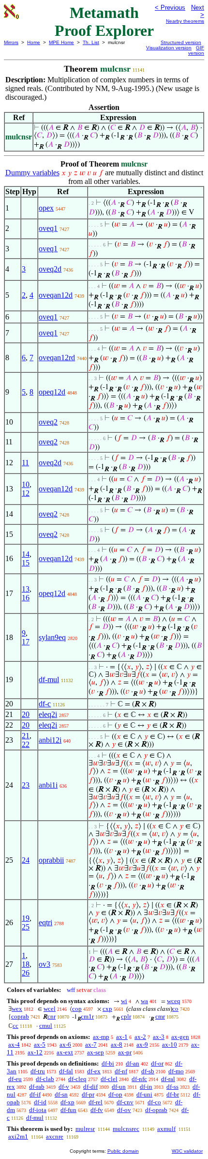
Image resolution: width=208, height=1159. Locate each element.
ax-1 (122, 1036)
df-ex (94, 1071)
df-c (45, 704)
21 (26, 736)
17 (26, 642)
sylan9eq (52, 637)
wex (17, 1008)
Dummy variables (32, 172)
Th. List (91, 42)
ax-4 (14, 1044)
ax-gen (180, 1036)
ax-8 (116, 1044)
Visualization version (169, 47)
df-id (40, 1102)
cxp (107, 1008)
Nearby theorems (185, 21)
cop (77, 1008)
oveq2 (48, 422)
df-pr (88, 1094)
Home (33, 42)
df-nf (121, 1071)
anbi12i (50, 740)
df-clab (45, 1079)
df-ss (172, 1086)
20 (26, 714)
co (175, 1008)
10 (26, 484)
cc (15, 1025)
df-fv (96, 1109)
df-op (115, 1094)
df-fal (66, 1071)
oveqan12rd (57, 357)
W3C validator (187, 1151)
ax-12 (35, 1052)
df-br (172, 1094)
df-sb (147, 1071)
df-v (64, 1086)
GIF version (196, 50)
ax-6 (65, 1044)
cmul (45, 1025)
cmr (160, 1016)
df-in (146, 1086)
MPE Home (61, 42)
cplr (126, 1016)
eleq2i (48, 714)
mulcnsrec (126, 1128)
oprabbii (51, 860)
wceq (173, 1001)
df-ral (168, 1079)
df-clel (109, 1079)
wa (144, 1001)
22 (26, 744)
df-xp (67, 1102)
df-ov (124, 1109)
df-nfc (139, 1079)
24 (26, 860)
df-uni (144, 1094)
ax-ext (65, 1052)
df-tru (37, 1071)
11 (25, 462)
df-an (132, 1063)
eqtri (45, 922)
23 (26, 785)
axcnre (54, 1136)
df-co (154, 1102)
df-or (157, 1063)
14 (26, 554)
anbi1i (48, 785)
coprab (20, 1016)
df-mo (176, 1071)
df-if (35, 1094)
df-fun (68, 1109)
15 (26, 563)
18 (26, 964)
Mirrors (11, 42)
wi (124, 1001)
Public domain (123, 1151)
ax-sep (95, 1052)
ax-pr (125, 1052)
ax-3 (158, 1036)
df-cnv (125, 1102)
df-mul (49, 679)
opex (46, 208)
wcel (50, 1008)
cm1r (87, 1016)
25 (26, 927)
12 (26, 493)
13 (26, 589)
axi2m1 (18, 1136)
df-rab (37, 1086)
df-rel (96, 1102)
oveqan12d (56, 295)
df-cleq (77, 1079)
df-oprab (156, 1109)
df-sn (61, 1094)
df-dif (90, 1086)
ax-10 (169, 1044)
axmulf (166, 1128)
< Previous (170, 7)
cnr (51, 1016)
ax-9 (142, 1044)
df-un (119, 1086)
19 (26, 918)
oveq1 (48, 228)
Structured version (181, 42)
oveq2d (50, 269)
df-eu (15, 1079)
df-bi (108, 1063)
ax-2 (140, 1036)
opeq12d (52, 392)
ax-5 (39, 1044)
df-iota (37, 1109)
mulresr (85, 1128)
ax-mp (101, 1036)
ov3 (44, 964)
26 (26, 973)
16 (26, 598)
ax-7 (91, 1044)
